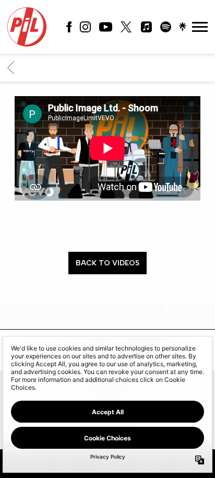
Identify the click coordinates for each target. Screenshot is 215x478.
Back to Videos (107, 263)
